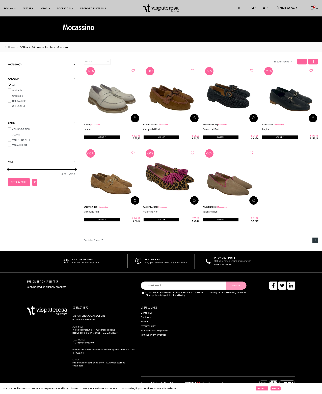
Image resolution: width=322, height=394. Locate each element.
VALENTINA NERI (21, 140)
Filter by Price (18, 182)
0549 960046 (288, 8)
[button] (239, 8)
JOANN (16, 134)
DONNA (8, 8)
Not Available (19, 101)
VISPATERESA (20, 145)
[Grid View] (302, 61)
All (13, 85)
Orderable (17, 96)
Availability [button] (13, 78)
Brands (144, 321)
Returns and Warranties (153, 334)
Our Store (146, 317)
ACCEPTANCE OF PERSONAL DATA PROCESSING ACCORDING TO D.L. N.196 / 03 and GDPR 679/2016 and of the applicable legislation (195, 294)
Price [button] (10, 161)
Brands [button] (11, 122)
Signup (236, 285)
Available (17, 90)
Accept (261, 388)
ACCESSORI (64, 8)
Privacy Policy (148, 326)
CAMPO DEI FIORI (21, 129)
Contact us (146, 312)
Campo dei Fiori (151, 129)
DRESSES (27, 8)
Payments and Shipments (155, 330)
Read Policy (179, 295)
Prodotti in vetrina (93, 8)
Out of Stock (18, 106)
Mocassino (95, 125)
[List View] (313, 61)
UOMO (43, 8)
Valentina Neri (91, 211)
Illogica (265, 129)
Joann (87, 129)
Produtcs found (282, 61)
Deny (275, 388)
